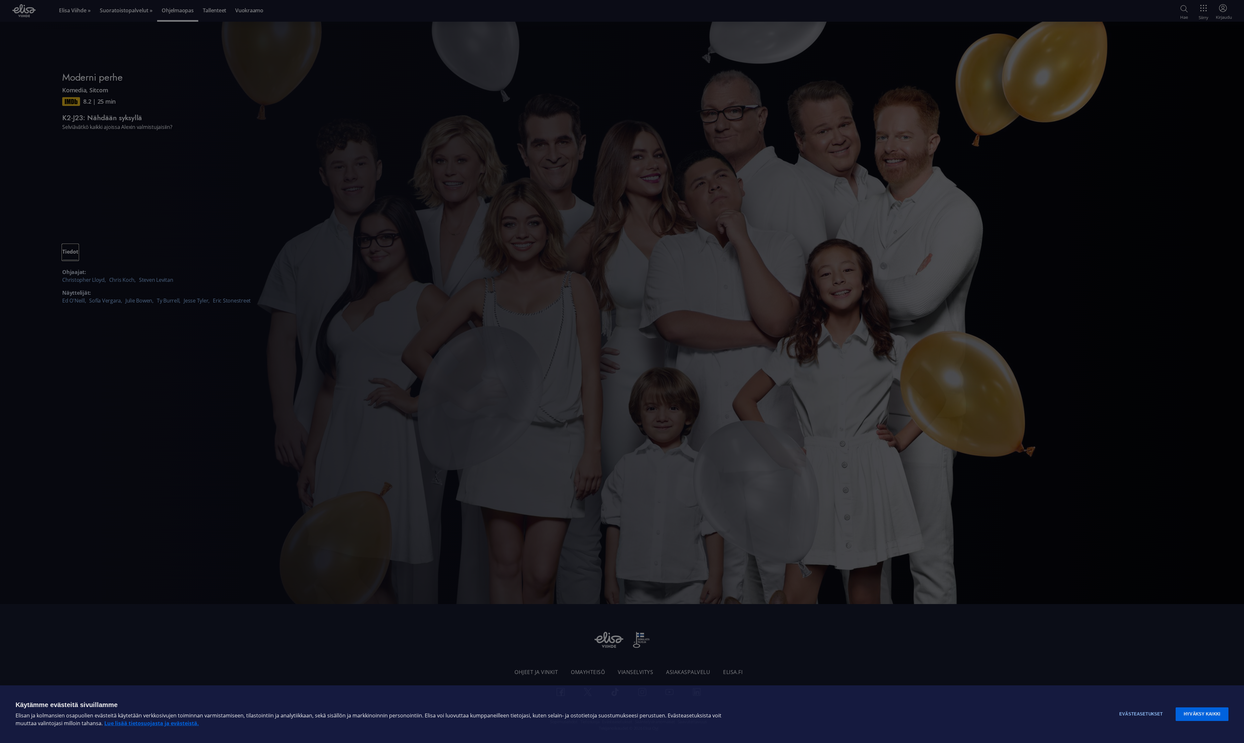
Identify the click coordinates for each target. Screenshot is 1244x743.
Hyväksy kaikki (1202, 714)
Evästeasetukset (1141, 714)
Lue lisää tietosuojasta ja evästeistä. (151, 723)
